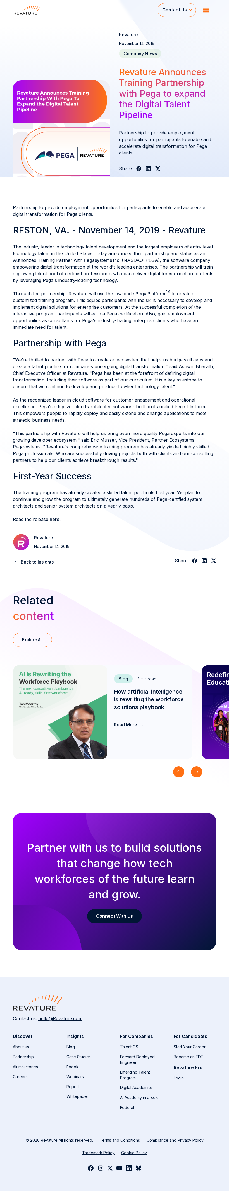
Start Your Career (190, 1046)
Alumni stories (25, 1066)
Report (72, 1086)
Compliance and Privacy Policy (175, 1140)
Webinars (75, 1076)
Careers (20, 1076)
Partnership (23, 1056)
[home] (85, 10)
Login (179, 1078)
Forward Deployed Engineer (137, 1059)
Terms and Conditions (120, 1140)
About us (21, 1046)
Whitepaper (77, 1096)
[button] (177, 9)
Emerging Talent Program (135, 1075)
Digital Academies (136, 1087)
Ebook (72, 1066)
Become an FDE (188, 1056)
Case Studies (78, 1056)
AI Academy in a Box (139, 1097)
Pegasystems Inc (101, 260)
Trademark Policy (98, 1152)
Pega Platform (152, 293)
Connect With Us (114, 916)
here (54, 519)
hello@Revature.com (60, 1018)
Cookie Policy (134, 1152)
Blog (70, 1046)
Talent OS (129, 1046)
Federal (127, 1107)
